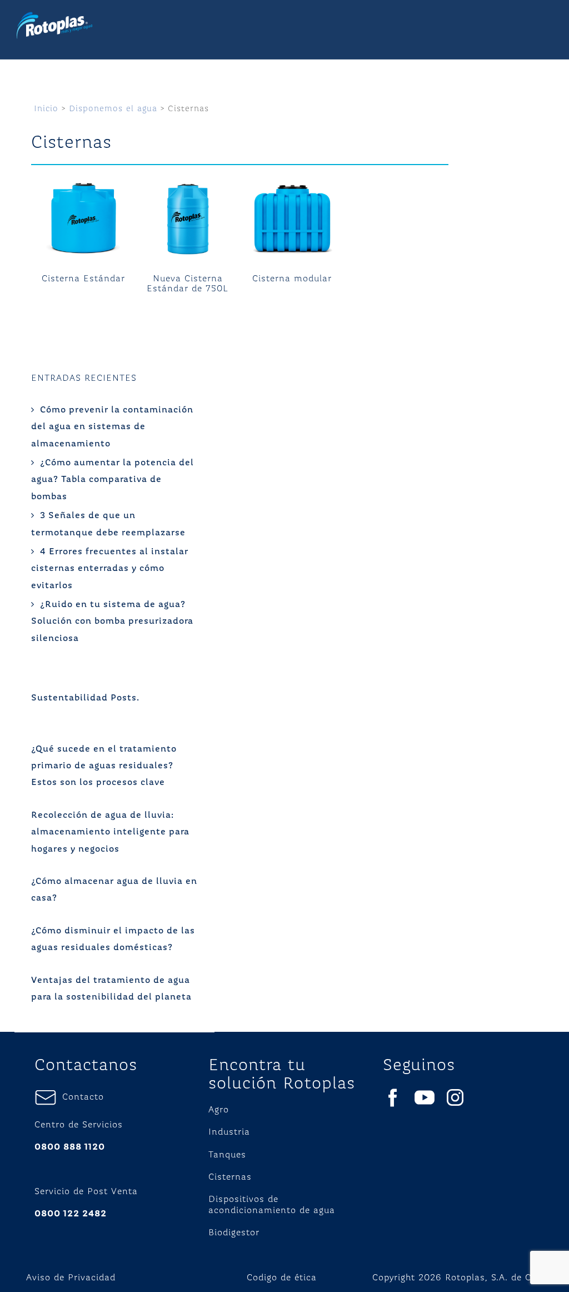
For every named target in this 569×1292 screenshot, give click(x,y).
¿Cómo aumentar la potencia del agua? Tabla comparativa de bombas (112, 480)
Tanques (227, 1155)
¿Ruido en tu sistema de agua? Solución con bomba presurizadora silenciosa (112, 621)
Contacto (80, 1097)
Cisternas (230, 1177)
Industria (229, 1132)
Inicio (46, 109)
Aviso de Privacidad (71, 1278)
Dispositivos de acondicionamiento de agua (271, 1205)
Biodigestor (233, 1233)
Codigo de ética (282, 1278)
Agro (218, 1110)
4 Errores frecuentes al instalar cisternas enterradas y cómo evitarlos (109, 569)
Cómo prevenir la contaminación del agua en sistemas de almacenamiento (112, 427)
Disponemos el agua (113, 109)
